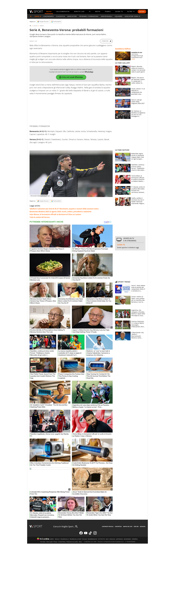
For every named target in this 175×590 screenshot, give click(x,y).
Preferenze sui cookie (72, 541)
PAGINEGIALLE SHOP (75, 539)
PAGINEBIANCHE (92, 539)
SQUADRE (118, 16)
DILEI (107, 539)
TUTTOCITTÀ (101, 539)
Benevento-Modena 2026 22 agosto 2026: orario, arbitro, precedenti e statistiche (60, 211)
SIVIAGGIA (112, 539)
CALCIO (49, 11)
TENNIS (108, 11)
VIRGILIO (57, 539)
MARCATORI (72, 16)
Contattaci (118, 526)
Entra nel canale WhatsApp (72, 77)
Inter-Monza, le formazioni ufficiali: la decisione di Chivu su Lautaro (55, 214)
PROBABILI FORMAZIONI (88, 16)
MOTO (97, 11)
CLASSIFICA (60, 16)
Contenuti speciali (108, 526)
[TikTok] (90, 534)
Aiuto (80, 541)
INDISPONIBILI (106, 16)
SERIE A (42, 25)
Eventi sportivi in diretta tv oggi (128, 247)
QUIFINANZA (119, 539)
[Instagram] (95, 534)
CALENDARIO (48, 16)
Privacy (55, 541)
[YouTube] (85, 534)
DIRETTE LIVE (79, 11)
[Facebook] (81, 534)
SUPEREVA (135, 539)
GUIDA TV (119, 11)
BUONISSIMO (127, 539)
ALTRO (129, 11)
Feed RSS (136, 526)
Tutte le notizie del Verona (40, 217)
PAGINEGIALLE (64, 539)
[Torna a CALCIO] (31, 16)
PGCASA (84, 539)
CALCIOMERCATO (62, 11)
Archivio (142, 526)
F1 (90, 11)
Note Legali (49, 541)
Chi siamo (43, 541)
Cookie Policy (62, 541)
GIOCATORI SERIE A (132, 16)
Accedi (142, 11)
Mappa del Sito (127, 526)
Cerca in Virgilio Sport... (64, 526)
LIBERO (52, 539)
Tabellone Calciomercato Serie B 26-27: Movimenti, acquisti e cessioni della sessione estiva (64, 209)
